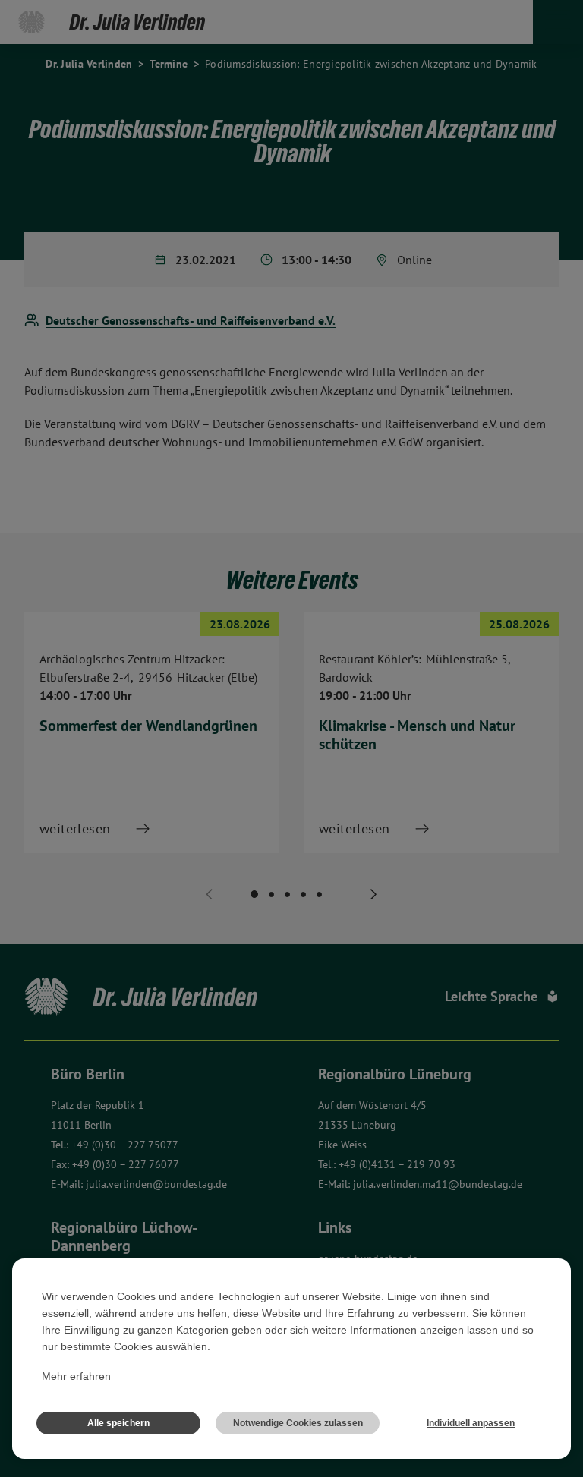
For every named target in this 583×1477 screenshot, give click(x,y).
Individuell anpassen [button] (471, 1423)
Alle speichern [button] (118, 1423)
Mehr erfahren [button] (76, 1376)
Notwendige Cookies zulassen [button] (298, 1423)
